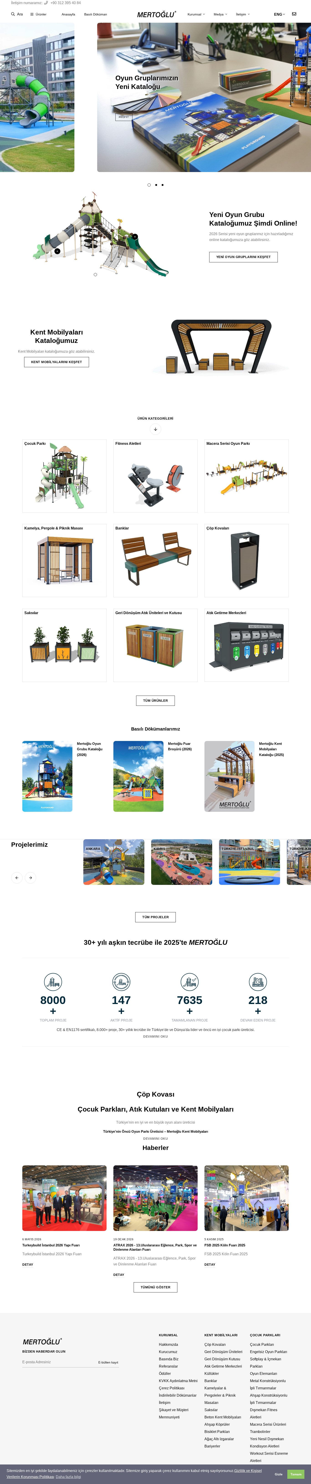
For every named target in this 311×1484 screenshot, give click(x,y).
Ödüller (165, 1374)
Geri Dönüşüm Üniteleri (223, 1352)
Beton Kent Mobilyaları (222, 1417)
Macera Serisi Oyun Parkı (228, 443)
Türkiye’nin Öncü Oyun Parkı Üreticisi (133, 1131)
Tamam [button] (296, 1474)
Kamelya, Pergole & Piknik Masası (53, 528)
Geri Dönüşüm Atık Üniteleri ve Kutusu (148, 613)
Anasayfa (68, 14)
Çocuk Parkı (35, 443)
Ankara (93, 849)
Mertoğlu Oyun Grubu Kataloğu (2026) (89, 749)
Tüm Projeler (155, 917)
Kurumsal (195, 14)
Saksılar (31, 613)
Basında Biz (168, 1359)
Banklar (122, 528)
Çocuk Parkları (262, 1344)
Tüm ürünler (155, 700)
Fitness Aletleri (128, 443)
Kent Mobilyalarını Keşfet (56, 362)
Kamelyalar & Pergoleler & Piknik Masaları (220, 1395)
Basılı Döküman (95, 14)
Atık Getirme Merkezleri (226, 613)
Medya (219, 14)
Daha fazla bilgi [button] (68, 1477)
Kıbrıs (159, 849)
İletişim (241, 14)
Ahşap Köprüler (217, 1424)
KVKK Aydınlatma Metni (178, 1381)
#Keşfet (49, 117)
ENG (278, 14)
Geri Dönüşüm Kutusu (222, 1359)
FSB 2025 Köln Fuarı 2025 (224, 1245)
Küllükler (211, 1374)
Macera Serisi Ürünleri (268, 1424)
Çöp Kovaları (217, 528)
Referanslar (168, 1366)
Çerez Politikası (171, 1388)
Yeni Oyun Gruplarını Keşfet (243, 257)
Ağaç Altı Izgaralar (219, 1439)
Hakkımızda (168, 1344)
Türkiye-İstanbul (238, 849)
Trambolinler (260, 1432)
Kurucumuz (168, 1352)
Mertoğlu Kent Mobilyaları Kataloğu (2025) (271, 749)
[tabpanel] (155, 97)
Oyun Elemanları (263, 1374)
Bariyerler (212, 1446)
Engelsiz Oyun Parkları (268, 1352)
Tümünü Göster (156, 1287)
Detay (27, 1264)
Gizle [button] (279, 1474)
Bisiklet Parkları (217, 1432)
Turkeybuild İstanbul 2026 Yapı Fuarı (51, 1245)
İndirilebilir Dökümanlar (177, 1395)
